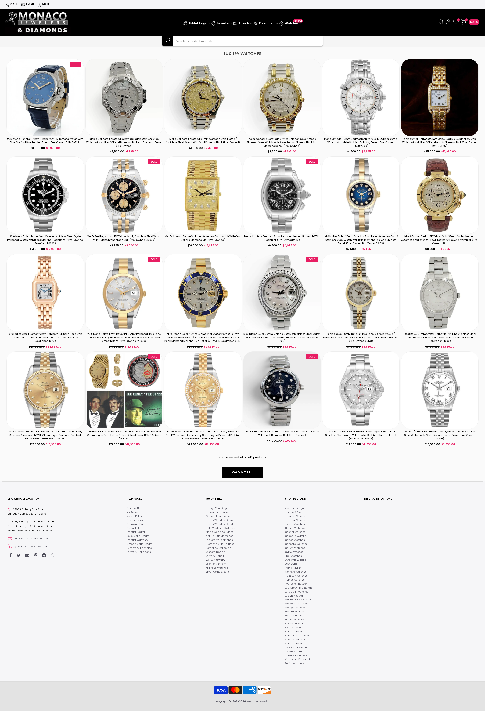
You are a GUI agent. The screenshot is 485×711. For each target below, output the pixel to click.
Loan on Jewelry (216, 564)
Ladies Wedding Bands (220, 524)
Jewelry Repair (215, 556)
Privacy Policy (135, 520)
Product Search (136, 532)
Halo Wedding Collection (221, 528)
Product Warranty (137, 540)
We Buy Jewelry (215, 560)
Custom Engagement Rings (223, 516)
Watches (293, 23)
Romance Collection (218, 548)
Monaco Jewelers (259, 701)
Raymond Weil (294, 623)
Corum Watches (295, 548)
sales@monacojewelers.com (32, 538)
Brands (244, 23)
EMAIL (30, 4)
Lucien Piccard (294, 595)
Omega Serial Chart (139, 544)
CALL (13, 4)
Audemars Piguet (295, 508)
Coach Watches (295, 540)
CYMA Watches (294, 552)
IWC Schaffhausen (296, 584)
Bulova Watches (295, 524)
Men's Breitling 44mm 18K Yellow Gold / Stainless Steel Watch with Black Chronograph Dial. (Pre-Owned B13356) (124, 238)
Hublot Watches (294, 580)
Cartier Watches (295, 528)
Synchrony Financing (139, 548)
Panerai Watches (295, 611)
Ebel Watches (293, 556)
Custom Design (215, 552)
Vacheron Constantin (298, 659)
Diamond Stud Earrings (220, 544)
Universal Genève (296, 655)
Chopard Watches (296, 536)
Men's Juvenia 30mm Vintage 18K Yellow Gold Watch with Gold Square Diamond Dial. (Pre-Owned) (203, 238)
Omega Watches (295, 607)
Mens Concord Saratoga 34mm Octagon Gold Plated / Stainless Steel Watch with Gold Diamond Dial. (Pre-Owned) (203, 140)
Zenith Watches (294, 663)
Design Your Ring (216, 508)
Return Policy (134, 516)
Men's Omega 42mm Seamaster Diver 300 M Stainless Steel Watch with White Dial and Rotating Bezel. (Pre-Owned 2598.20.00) (361, 142)
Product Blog (134, 528)
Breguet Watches (295, 516)
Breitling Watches (295, 520)
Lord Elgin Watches (296, 591)
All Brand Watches (217, 568)
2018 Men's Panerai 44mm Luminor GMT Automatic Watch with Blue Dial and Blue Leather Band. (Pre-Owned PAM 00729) (45, 140)
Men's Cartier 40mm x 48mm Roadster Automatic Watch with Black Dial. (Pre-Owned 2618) (282, 238)
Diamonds (267, 23)
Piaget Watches (294, 619)
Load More (240, 472)
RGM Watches (293, 627)
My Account (134, 512)
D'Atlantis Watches (296, 560)
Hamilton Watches (296, 576)
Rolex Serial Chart (138, 536)
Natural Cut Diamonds (219, 536)
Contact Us (133, 508)
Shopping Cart (136, 524)
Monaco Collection (296, 603)
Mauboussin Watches (298, 599)
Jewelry (223, 23)
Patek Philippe (293, 615)
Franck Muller (293, 568)
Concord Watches (296, 544)
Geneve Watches (296, 572)
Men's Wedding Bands (219, 532)
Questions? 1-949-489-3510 (31, 546)
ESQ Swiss (291, 564)
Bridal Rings (198, 23)
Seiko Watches (294, 643)
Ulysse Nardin (293, 651)
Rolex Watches (294, 631)
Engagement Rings (217, 512)
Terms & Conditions (139, 552)
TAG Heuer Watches (297, 647)
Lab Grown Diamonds (219, 540)
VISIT (45, 4)
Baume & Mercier (296, 512)
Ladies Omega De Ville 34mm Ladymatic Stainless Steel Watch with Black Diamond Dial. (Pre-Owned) (282, 433)
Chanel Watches (295, 532)
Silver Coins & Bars (217, 572)
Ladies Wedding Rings (219, 520)
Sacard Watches (295, 639)
